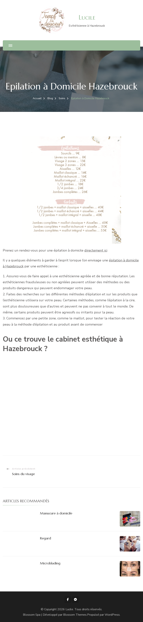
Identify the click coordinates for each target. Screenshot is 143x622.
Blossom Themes (75, 615)
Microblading (50, 563)
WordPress (112, 615)
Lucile (87, 17)
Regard (45, 538)
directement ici (95, 250)
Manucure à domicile (56, 513)
